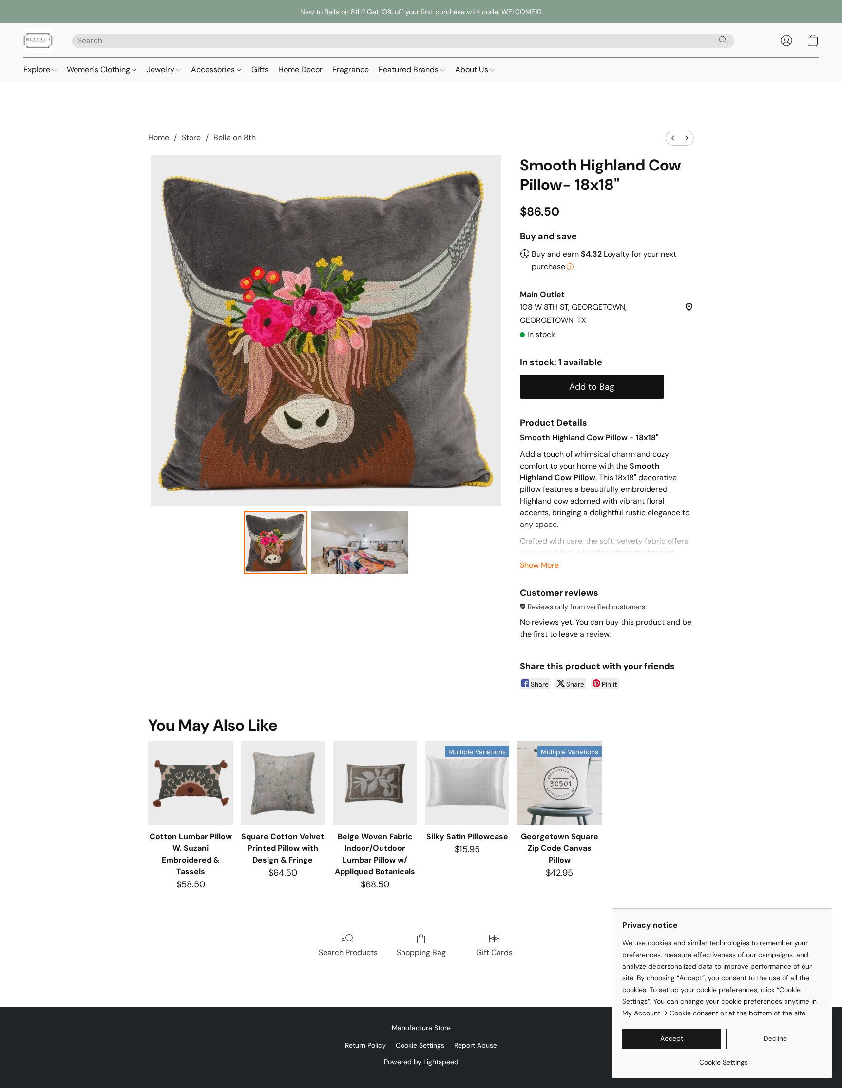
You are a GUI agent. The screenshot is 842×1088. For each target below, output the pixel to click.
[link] (723, 1058)
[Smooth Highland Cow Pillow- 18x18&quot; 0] (275, 542)
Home (158, 137)
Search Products (348, 952)
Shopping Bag (421, 952)
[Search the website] (723, 40)
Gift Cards (494, 952)
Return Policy (365, 1045)
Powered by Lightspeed (421, 1061)
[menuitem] (673, 138)
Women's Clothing (99, 69)
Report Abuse (475, 1045)
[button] (38, 40)
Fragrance (350, 69)
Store (191, 137)
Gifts (259, 69)
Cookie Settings (420, 1045)
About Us (472, 69)
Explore (37, 69)
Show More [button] (539, 565)
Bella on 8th (234, 137)
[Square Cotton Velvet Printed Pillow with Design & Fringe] (283, 783)
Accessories (214, 69)
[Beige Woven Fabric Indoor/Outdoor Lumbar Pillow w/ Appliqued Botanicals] (375, 783)
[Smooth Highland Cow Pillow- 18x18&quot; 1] (360, 542)
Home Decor (300, 69)
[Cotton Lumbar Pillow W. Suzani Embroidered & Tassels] (190, 783)
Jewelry (161, 69)
